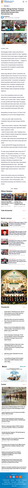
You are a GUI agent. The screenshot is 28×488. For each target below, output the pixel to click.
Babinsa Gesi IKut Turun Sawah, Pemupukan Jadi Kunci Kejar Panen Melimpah (13, 439)
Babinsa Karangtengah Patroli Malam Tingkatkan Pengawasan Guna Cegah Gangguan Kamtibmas (11, 453)
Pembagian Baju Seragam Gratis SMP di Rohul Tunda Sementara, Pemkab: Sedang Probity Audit (17, 233)
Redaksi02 (7, 16)
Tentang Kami (6, 480)
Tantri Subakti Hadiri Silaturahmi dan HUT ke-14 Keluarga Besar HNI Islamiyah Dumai (17, 252)
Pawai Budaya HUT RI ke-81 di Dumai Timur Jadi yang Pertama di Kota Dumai (17, 261)
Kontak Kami (21, 482)
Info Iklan (18, 480)
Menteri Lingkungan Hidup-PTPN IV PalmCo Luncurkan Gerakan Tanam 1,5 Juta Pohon (18, 224)
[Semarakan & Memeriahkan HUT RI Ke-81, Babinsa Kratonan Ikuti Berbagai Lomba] (14, 396)
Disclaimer (13, 482)
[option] (7, 200)
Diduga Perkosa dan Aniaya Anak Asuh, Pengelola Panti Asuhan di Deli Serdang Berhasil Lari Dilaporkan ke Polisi (12, 461)
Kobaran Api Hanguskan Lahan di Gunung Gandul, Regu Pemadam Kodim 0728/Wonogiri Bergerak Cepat (13, 420)
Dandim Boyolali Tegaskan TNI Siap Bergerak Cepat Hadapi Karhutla (13, 433)
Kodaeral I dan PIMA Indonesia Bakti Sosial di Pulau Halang (7, 203)
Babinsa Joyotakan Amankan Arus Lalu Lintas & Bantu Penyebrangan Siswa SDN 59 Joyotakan (14, 467)
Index (24, 191)
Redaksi (12, 480)
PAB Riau (6, 6)
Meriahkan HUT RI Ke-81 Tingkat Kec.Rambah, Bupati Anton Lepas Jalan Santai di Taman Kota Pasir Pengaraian (18, 242)
